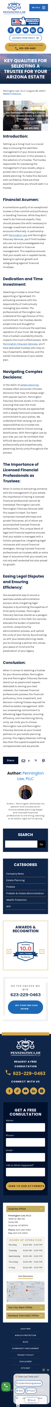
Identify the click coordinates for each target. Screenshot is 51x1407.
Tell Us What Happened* (20, 1165)
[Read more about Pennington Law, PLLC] (25, 786)
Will (8, 906)
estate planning (29, 384)
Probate (10, 886)
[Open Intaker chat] (18, 1405)
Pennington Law (18, 235)
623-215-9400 (20, 1233)
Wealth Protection (12, 93)
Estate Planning (15, 880)
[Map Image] (25, 1291)
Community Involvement (25, 1348)
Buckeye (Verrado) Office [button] (23, 1315)
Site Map (25, 1368)
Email (9, 1150)
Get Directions (25, 1276)
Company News (15, 873)
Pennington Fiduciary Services (20, 343)
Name (10, 1120)
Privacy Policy (25, 1355)
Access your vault (23, 38)
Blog (25, 1342)
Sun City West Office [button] (20, 1307)
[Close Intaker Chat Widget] (48, 1370)
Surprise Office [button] (17, 1208)
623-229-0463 (25, 47)
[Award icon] (25, 943)
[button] (9, 951)
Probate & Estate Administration (25, 893)
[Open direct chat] (44, 1370)
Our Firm (25, 1329)
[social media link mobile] (11, 30)
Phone (10, 1135)
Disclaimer (25, 1361)
